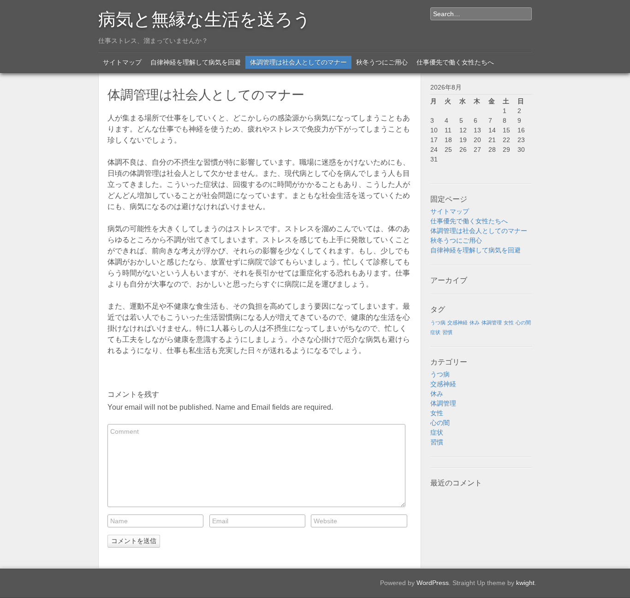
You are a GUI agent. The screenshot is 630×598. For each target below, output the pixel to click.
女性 (509, 322)
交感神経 (457, 322)
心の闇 (523, 322)
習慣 (447, 332)
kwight (525, 582)
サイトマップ (122, 62)
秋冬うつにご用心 (382, 62)
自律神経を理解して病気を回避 (195, 62)
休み (475, 322)
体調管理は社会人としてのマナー (298, 62)
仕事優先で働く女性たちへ (455, 62)
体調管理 (491, 322)
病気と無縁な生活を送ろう (204, 17)
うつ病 (438, 322)
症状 (435, 332)
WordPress (432, 582)
